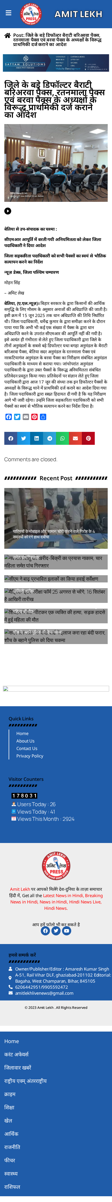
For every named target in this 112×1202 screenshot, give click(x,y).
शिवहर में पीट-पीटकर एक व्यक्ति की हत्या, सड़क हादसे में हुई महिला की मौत (56, 609)
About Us (25, 741)
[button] (10, 438)
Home (22, 733)
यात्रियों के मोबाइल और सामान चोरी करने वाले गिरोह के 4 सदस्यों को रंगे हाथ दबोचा (54, 534)
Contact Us (26, 748)
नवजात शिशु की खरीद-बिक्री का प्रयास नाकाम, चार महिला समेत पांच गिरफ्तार (56, 555)
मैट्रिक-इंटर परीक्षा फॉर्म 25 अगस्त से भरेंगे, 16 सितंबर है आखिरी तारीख (54, 588)
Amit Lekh (26, 546)
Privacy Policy (29, 756)
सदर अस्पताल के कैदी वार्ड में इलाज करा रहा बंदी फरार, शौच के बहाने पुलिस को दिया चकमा (52, 629)
